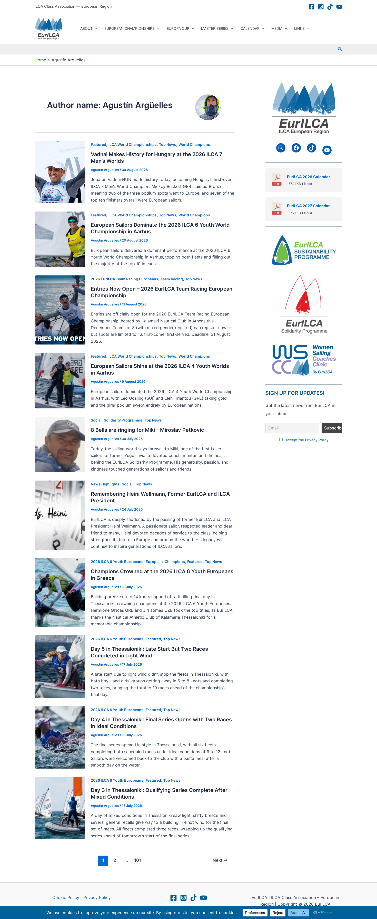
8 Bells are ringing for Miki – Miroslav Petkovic (147, 430)
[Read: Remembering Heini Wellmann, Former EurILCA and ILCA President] (60, 514)
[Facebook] (312, 7)
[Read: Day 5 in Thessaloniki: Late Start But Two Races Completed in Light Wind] (60, 666)
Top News (167, 144)
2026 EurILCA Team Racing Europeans (124, 279)
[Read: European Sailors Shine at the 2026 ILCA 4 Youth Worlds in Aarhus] (60, 380)
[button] (95, 28)
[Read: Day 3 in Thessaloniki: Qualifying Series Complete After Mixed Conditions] (60, 807)
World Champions (194, 144)
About (86, 28)
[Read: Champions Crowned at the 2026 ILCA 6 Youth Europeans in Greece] (60, 592)
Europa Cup (178, 28)
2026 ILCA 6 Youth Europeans (117, 561)
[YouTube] (339, 7)
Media (276, 28)
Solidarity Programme (123, 420)
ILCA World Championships (132, 144)
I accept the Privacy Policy (306, 440)
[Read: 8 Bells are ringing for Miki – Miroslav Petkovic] (60, 444)
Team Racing (172, 279)
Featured (98, 144)
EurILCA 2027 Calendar (308, 206)
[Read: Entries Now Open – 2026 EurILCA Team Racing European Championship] (60, 309)
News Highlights (105, 484)
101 (137, 860)
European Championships (129, 28)
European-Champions (165, 561)
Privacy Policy (97, 897)
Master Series (215, 28)
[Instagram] (321, 7)
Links (299, 28)
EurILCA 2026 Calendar (308, 177)
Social (96, 420)
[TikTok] (330, 7)
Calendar (250, 28)
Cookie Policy (65, 897)
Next (220, 860)
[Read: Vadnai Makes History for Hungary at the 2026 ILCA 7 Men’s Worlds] (60, 171)
